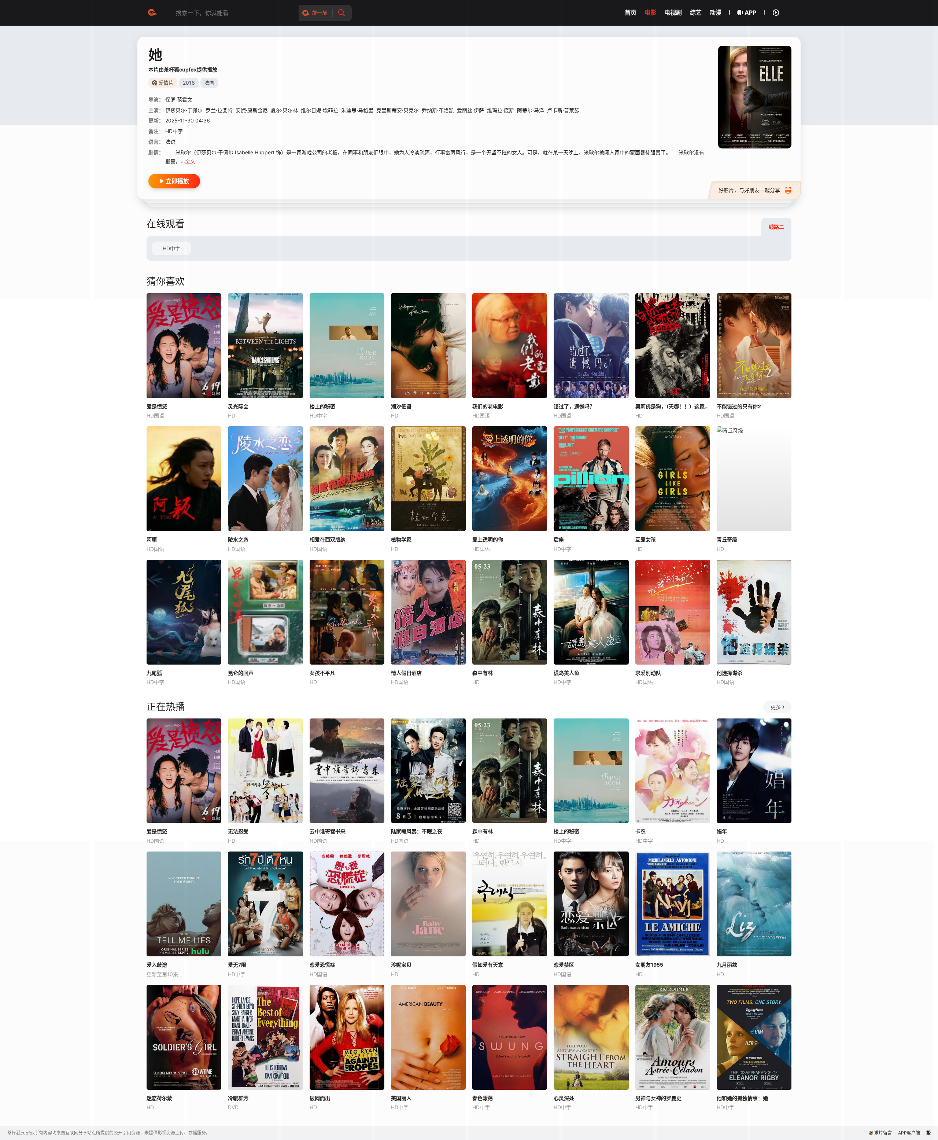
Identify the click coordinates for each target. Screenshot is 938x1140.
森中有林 (482, 673)
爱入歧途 (157, 964)
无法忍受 (238, 831)
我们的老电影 (487, 406)
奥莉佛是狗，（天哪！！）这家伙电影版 (672, 406)
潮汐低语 (401, 406)
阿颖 (152, 539)
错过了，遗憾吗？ (574, 406)
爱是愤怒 (157, 406)
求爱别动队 (648, 673)
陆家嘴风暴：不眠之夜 (416, 831)
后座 (559, 539)
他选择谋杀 (729, 673)
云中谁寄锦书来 (328, 831)
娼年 (722, 831)
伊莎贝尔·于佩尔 (184, 110)
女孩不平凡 (322, 673)
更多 (776, 707)
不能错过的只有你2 (739, 406)
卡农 (640, 831)
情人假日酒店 (406, 673)
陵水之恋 (238, 539)
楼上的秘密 (322, 406)
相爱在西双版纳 (328, 539)
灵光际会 (238, 406)
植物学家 (401, 539)
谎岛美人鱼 (566, 673)
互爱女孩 (645, 539)
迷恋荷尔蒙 (159, 1098)
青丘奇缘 (727, 539)
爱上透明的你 (487, 539)
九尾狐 (154, 673)
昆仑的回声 (241, 673)
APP (750, 12)
